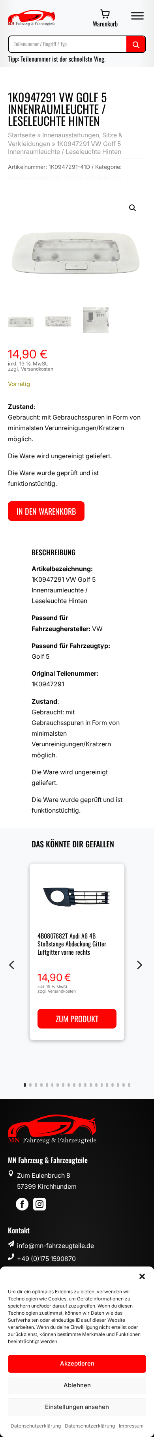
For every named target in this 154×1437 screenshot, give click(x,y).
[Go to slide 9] (69, 1085)
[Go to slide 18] (118, 1085)
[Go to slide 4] (41, 1085)
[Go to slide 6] (52, 1085)
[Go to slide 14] (96, 1085)
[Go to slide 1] (25, 1085)
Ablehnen (77, 1385)
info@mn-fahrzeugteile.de (55, 1246)
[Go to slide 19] (123, 1085)
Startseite (22, 135)
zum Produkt (77, 1018)
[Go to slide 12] (85, 1085)
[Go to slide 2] (30, 1085)
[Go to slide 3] (36, 1085)
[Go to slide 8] (63, 1085)
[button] (142, 1276)
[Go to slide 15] (102, 1085)
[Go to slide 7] (57, 1085)
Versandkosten (37, 369)
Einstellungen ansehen (77, 1407)
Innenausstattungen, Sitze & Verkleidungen (64, 177)
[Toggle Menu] (137, 15)
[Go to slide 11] (80, 1085)
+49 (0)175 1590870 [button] (46, 1259)
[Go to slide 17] (112, 1085)
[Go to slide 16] (107, 1085)
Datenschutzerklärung (36, 1426)
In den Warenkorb (46, 511)
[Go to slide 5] (47, 1085)
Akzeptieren (77, 1363)
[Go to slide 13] (91, 1085)
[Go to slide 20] (129, 1085)
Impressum (131, 1426)
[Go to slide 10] (74, 1085)
